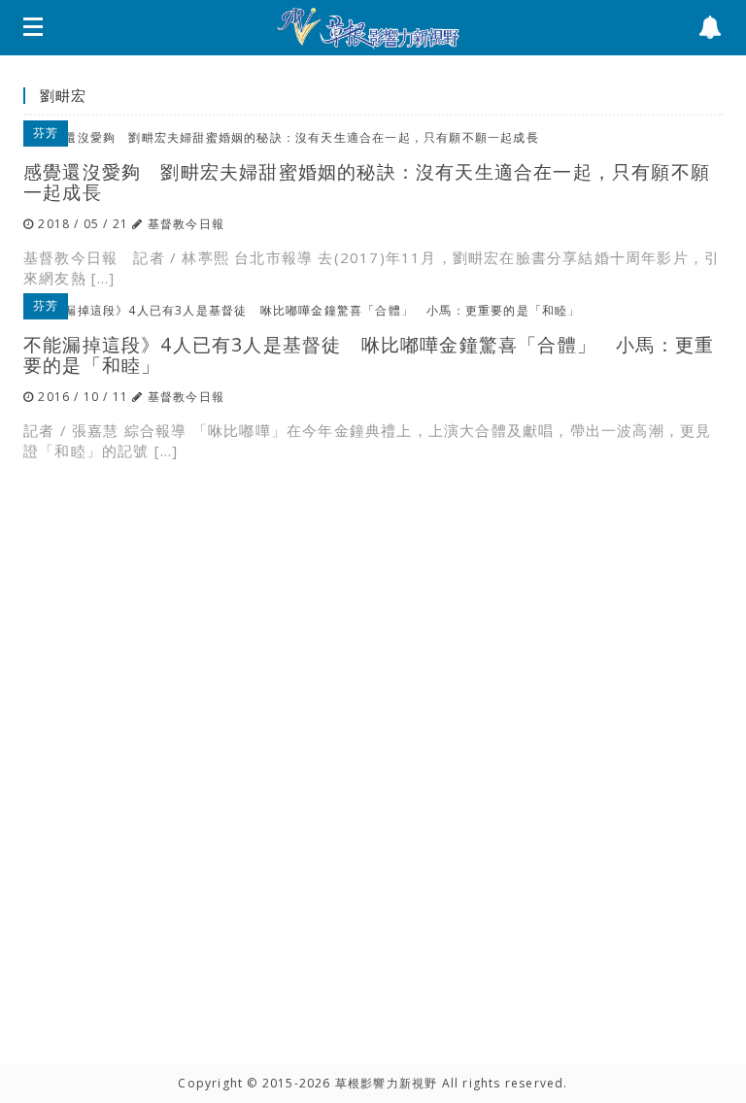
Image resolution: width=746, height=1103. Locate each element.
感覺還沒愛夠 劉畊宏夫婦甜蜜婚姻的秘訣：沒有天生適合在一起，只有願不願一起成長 (366, 181)
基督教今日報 (186, 224)
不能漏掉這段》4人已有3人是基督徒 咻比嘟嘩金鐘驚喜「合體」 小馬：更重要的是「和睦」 (368, 354)
